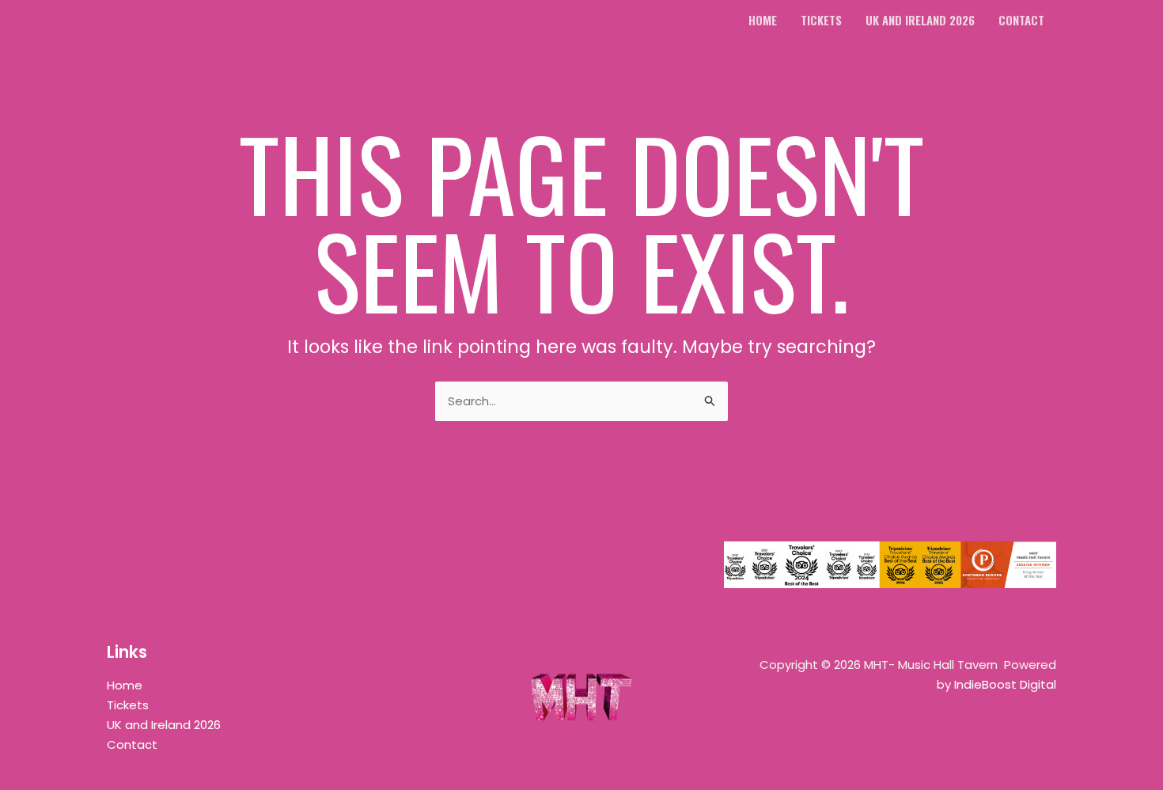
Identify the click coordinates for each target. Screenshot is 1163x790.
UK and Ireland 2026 (164, 724)
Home (124, 685)
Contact (132, 744)
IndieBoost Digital (1005, 684)
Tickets (128, 705)
